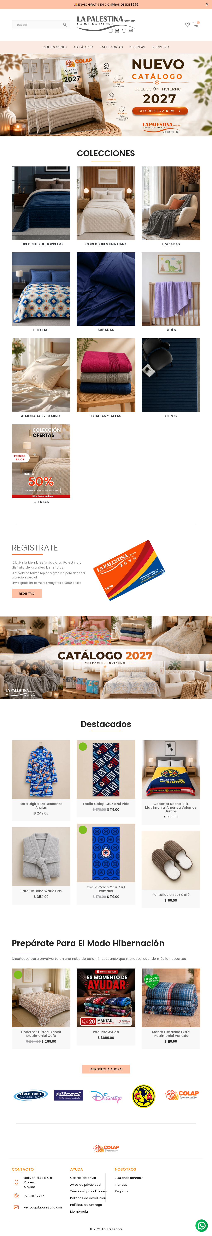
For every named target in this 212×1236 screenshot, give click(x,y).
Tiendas (121, 1184)
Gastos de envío (83, 1178)
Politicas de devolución (88, 1198)
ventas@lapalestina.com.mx (46, 1207)
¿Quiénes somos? (129, 1178)
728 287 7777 (34, 1196)
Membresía (79, 1211)
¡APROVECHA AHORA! (106, 1069)
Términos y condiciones (88, 1191)
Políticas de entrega (86, 1204)
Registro (121, 1191)
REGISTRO (26, 593)
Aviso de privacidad (85, 1184)
